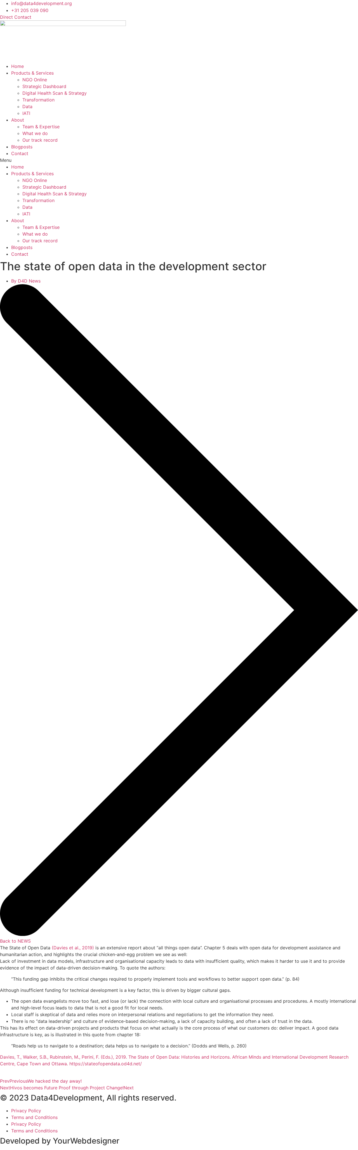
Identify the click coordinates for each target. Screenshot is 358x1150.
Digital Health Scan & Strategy (54, 93)
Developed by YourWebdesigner (59, 1141)
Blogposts (21, 147)
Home (17, 66)
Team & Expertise (41, 126)
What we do (35, 133)
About (17, 120)
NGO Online (34, 79)
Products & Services (32, 73)
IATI (26, 113)
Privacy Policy (26, 1110)
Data (27, 106)
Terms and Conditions (34, 1117)
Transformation (38, 100)
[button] (179, 160)
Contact (19, 153)
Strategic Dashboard (44, 86)
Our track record (40, 140)
